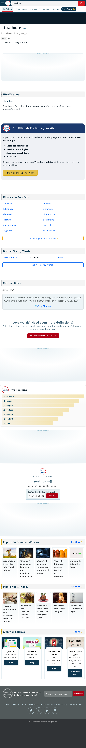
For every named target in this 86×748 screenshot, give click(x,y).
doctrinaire (48, 219)
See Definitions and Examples (42, 486)
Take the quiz (75, 673)
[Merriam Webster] (43, 471)
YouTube (47, 710)
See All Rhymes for (42, 238)
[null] (50, 481)
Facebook (31, 710)
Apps (24, 704)
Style (5, 290)
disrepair (7, 219)
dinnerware (49, 214)
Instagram (55, 710)
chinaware (48, 208)
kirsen (60, 257)
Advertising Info (35, 704)
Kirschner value (10, 257)
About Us (15, 704)
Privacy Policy (62, 704)
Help (7, 704)
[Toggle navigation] (2, 3)
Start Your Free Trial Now (20, 172)
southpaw (41, 481)
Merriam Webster (7, 693)
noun (25, 28)
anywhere (48, 203)
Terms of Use (75, 704)
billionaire (8, 208)
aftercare (8, 203)
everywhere (49, 225)
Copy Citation (44, 306)
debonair (8, 214)
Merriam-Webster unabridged (43, 336)
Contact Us (49, 704)
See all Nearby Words (42, 264)
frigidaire (7, 230)
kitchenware (49, 230)
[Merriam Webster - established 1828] (8, 3)
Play (11, 662)
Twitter (39, 710)
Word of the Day (43, 477)
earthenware (9, 225)
